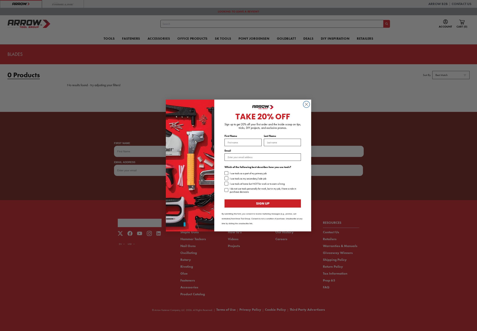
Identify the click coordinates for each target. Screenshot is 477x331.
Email (228, 150)
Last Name (270, 136)
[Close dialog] (306, 104)
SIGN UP (263, 203)
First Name (231, 136)
